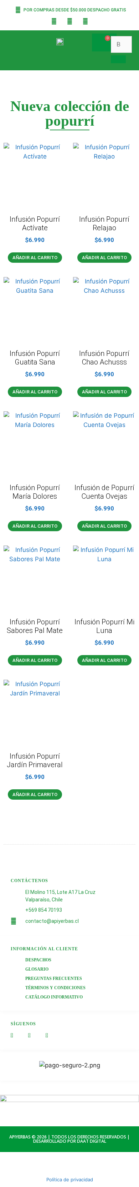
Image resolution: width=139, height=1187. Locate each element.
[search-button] (118, 59)
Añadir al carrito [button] (34, 257)
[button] (74, 40)
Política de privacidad (69, 1179)
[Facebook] (53, 21)
